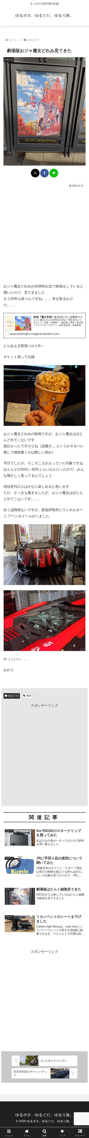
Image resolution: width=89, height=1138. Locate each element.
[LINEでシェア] (53, 173)
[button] (80, 752)
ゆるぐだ (13, 695)
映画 (29, 695)
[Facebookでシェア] (44, 173)
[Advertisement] (44, 234)
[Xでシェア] (35, 173)
